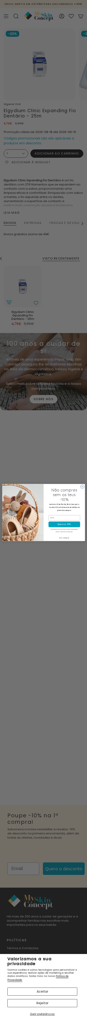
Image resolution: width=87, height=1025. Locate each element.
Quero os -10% (64, 524)
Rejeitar (42, 1003)
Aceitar (42, 991)
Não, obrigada (64, 538)
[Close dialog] (82, 486)
